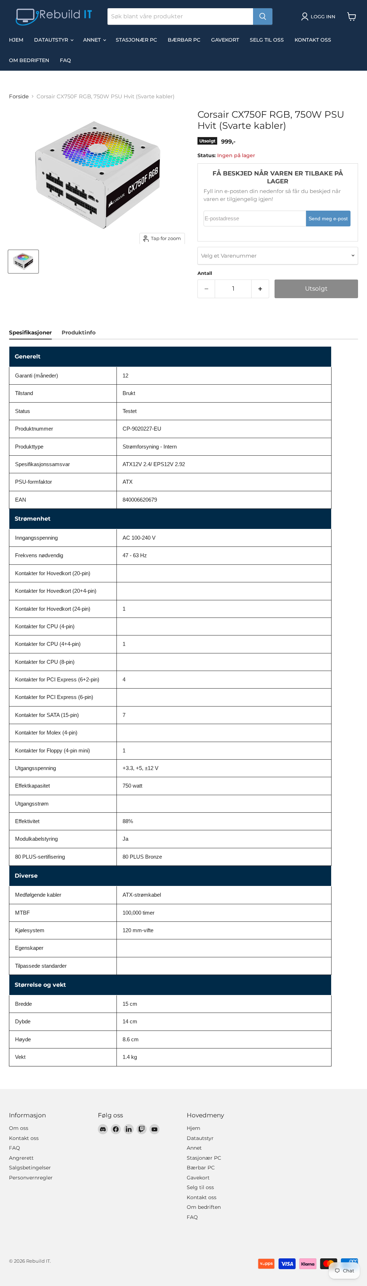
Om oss (18, 1128)
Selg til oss (267, 40)
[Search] (262, 16)
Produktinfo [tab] (79, 332)
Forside (19, 96)
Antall (204, 273)
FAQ (65, 60)
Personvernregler (31, 1177)
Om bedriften (29, 60)
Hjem (16, 40)
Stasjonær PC (136, 40)
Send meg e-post (328, 218)
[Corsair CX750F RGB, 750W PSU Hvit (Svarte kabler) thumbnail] (23, 261)
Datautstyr (52, 40)
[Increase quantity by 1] (260, 289)
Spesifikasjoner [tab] (30, 332)
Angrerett (21, 1158)
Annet (92, 40)
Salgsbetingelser (30, 1167)
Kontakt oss (313, 40)
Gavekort (225, 40)
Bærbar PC (184, 40)
